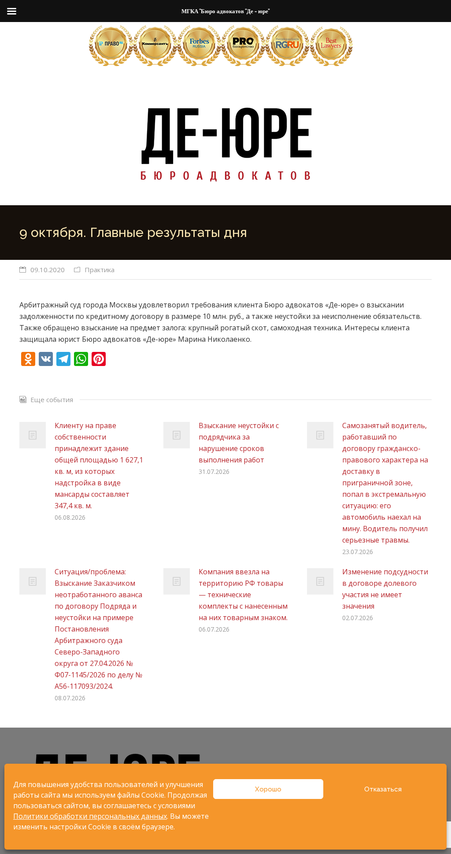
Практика (100, 269)
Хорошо (268, 789)
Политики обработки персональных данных (90, 816)
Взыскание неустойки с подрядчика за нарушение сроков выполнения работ (239, 443)
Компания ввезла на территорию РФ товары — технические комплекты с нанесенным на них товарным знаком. (243, 594)
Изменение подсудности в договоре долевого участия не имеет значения (385, 589)
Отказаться (383, 789)
